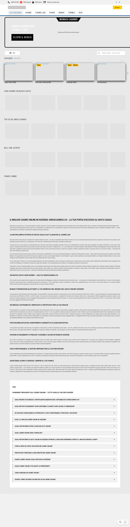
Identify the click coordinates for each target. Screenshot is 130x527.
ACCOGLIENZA (16, 12)
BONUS (61, 12)
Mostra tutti (17, 58)
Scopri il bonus (22, 37)
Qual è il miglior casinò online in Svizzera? (31, 420)
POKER (52, 12)
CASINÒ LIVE (40, 12)
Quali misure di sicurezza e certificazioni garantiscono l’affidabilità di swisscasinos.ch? (47, 400)
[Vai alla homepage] (17, 7)
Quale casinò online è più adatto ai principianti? (32, 466)
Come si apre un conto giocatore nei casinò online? (34, 446)
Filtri (14, 53)
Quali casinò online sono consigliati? (28, 433)
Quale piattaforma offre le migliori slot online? (33, 426)
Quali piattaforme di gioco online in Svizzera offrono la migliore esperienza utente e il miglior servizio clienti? (56, 440)
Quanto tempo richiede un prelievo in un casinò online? (35, 479)
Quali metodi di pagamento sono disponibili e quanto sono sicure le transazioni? (45, 406)
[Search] (99, 53)
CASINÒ (28, 12)
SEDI (80, 12)
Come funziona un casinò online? (27, 473)
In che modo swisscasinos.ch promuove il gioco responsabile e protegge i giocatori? (46, 413)
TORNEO (71, 12)
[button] (122, 32)
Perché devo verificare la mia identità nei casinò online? (35, 453)
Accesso (117, 7)
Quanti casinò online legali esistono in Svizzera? (33, 459)
